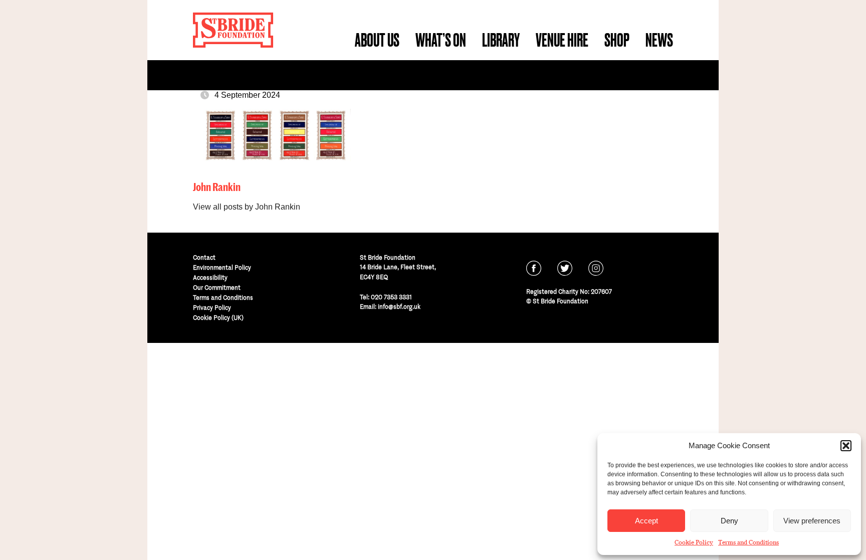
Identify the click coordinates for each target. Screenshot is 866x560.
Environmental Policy (222, 267)
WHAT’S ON (440, 40)
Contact (204, 257)
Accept (646, 520)
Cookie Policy (694, 542)
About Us (377, 40)
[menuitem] (377, 40)
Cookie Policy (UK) (218, 317)
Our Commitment (217, 287)
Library (501, 40)
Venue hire (562, 40)
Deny (729, 520)
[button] (846, 446)
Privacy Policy (212, 307)
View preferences (811, 520)
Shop (616, 40)
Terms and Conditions (748, 542)
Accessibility (210, 277)
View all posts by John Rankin (246, 207)
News (659, 40)
